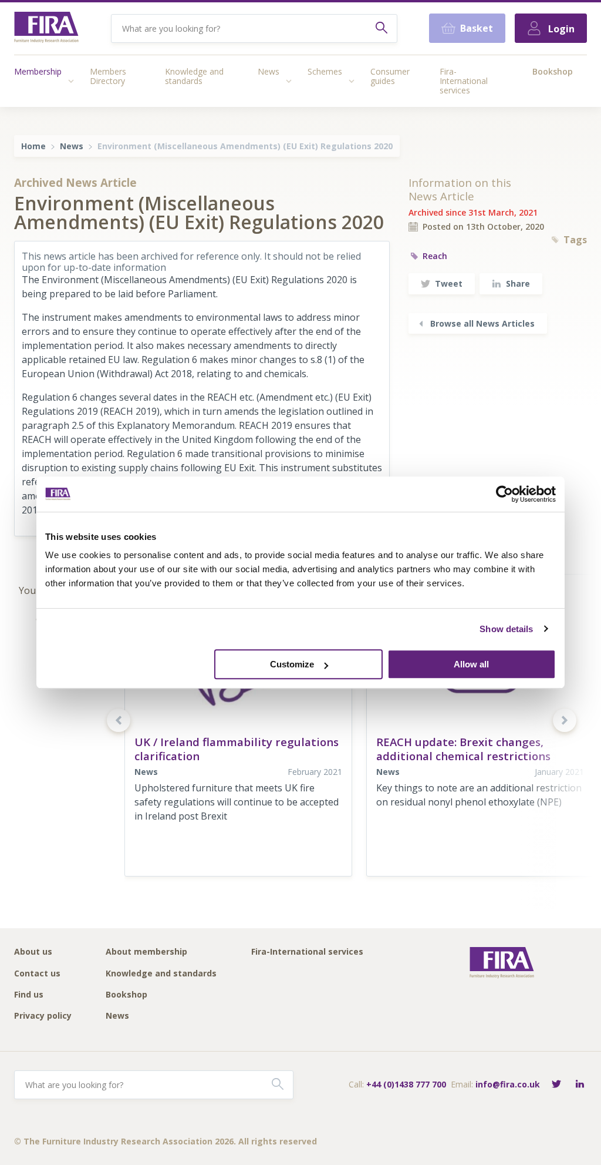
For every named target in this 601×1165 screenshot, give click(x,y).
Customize (292, 664)
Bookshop (552, 71)
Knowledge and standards (194, 76)
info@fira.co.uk (507, 1084)
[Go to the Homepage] (46, 28)
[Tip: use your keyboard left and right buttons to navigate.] (118, 720)
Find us (28, 995)
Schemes (325, 71)
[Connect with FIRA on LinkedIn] (580, 1085)
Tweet (448, 283)
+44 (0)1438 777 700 (406, 1084)
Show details (506, 629)
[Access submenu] (71, 81)
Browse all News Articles (482, 323)
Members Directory (108, 76)
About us (33, 952)
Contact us (37, 974)
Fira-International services (464, 81)
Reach (435, 255)
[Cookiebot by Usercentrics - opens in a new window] (504, 494)
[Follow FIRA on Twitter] (556, 1085)
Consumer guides (390, 76)
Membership (38, 71)
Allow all (471, 664)
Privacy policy (43, 1016)
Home (33, 146)
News (268, 71)
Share (518, 283)
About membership (146, 952)
